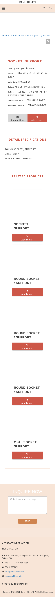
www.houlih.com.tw (13, 576)
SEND (27, 521)
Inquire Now (17, 120)
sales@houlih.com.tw (14, 571)
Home (5, 35)
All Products (17, 35)
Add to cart (37, 120)
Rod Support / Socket (38, 35)
